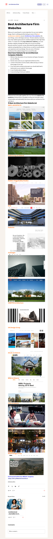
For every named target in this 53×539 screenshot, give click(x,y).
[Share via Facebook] (8, 486)
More (33, 12)
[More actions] (44, 20)
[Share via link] (18, 486)
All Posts (8, 12)
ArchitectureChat (14, 4)
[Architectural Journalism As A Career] (16, 504)
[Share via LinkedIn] (15, 486)
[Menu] (48, 4)
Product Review (26, 12)
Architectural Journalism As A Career (13, 513)
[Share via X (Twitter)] (12, 486)
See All (43, 496)
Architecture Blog (16, 12)
